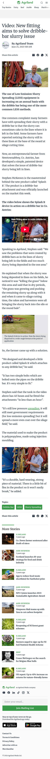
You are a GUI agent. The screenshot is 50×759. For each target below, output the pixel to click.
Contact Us (6, 733)
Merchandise (8, 749)
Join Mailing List (25, 708)
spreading (33, 408)
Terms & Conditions (10, 737)
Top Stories (6, 7)
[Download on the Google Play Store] (36, 725)
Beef (22, 7)
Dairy (16, 7)
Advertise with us (9, 745)
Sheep (36, 7)
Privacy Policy (8, 741)
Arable (29, 7)
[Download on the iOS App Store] (12, 725)
